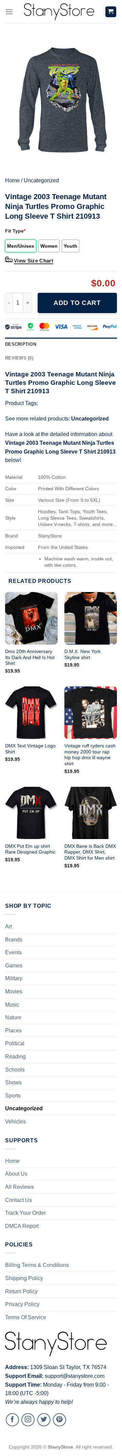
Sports (13, 1095)
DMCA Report (22, 1226)
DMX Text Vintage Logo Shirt (30, 748)
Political (14, 1043)
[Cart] (111, 12)
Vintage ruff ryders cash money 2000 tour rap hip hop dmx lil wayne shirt (90, 754)
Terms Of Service (25, 1317)
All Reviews (19, 1187)
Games (13, 965)
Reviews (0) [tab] (19, 358)
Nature (13, 1017)
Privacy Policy (22, 1304)
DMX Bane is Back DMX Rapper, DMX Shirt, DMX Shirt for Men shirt (90, 852)
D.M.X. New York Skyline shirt (82, 654)
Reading (15, 1056)
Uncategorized (41, 180)
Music (12, 1005)
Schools (15, 1070)
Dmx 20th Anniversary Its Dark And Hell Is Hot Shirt (30, 657)
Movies (13, 991)
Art (8, 926)
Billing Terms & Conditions (37, 1265)
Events (13, 952)
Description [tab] (20, 344)
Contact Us (18, 1200)
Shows (13, 1082)
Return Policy (21, 1291)
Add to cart (77, 302)
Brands (13, 939)
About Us (16, 1174)
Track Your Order (25, 1213)
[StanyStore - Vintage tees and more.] (59, 12)
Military (13, 978)
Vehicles (15, 1121)
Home (12, 180)
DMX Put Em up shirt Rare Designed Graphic (30, 849)
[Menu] (9, 11)
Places (13, 1030)
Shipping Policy (24, 1278)
